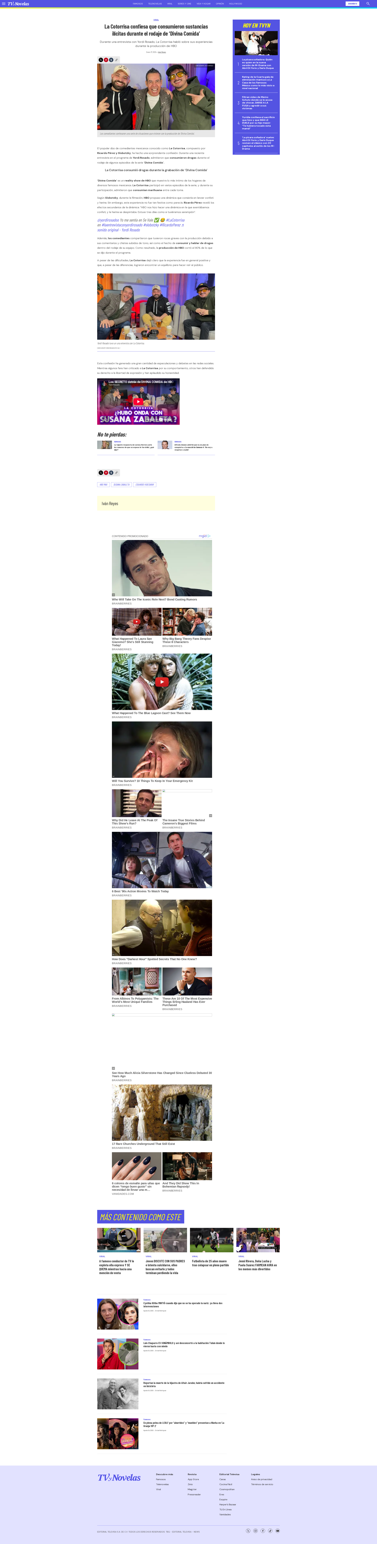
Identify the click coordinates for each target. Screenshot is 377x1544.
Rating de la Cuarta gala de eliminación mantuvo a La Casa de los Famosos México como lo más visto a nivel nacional (258, 83)
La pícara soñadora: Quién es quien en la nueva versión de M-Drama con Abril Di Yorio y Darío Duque (258, 63)
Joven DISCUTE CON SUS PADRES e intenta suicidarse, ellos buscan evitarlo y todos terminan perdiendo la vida (165, 1267)
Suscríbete (352, 3)
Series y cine (184, 3)
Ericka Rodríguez (160, 1311)
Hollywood (235, 3)
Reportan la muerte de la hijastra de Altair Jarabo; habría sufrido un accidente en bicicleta (183, 1384)
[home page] (18, 3)
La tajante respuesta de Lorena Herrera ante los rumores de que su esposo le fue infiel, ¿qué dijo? (134, 447)
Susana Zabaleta (121, 484)
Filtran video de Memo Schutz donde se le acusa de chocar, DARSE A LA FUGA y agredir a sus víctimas (257, 103)
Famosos (138, 3)
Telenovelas (155, 3)
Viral (169, 3)
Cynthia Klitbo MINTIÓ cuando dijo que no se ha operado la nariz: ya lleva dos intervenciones (182, 1304)
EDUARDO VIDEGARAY (144, 484)
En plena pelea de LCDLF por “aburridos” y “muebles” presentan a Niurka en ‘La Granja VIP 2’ (183, 1424)
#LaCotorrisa (175, 219)
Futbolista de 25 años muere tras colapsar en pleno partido (210, 1263)
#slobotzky (151, 224)
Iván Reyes (162, 52)
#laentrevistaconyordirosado (121, 224)
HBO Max (103, 484)
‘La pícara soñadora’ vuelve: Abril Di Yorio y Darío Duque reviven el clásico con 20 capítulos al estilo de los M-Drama (258, 143)
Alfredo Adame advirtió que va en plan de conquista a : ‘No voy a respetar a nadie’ (193, 447)
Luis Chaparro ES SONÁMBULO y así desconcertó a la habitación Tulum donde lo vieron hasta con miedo (184, 1344)
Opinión (220, 3)
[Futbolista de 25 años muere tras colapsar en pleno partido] (211, 1240)
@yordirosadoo (108, 219)
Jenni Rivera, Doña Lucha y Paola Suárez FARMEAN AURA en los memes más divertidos (257, 1265)
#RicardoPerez (169, 224)
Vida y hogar (204, 3)
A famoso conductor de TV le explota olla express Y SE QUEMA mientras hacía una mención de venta (116, 1267)
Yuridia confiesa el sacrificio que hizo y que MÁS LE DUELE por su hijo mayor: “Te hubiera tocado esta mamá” (258, 123)
